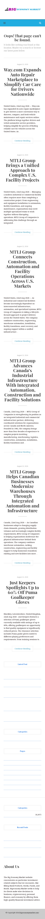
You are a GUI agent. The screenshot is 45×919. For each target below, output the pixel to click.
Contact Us (8, 768)
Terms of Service (11, 782)
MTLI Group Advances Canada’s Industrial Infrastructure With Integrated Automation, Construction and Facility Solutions (22, 380)
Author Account (11, 763)
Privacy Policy (10, 773)
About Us (8, 758)
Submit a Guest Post (12, 777)
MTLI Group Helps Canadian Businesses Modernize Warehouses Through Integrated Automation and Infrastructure (22, 491)
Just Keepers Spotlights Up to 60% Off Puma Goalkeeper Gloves (22, 592)
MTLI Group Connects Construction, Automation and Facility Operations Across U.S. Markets (22, 269)
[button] (3, 22)
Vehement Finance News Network (18, 738)
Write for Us (9, 787)
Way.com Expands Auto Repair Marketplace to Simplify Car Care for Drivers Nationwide (22, 82)
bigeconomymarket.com (29, 913)
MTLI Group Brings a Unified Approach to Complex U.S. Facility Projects (22, 170)
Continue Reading (22, 141)
